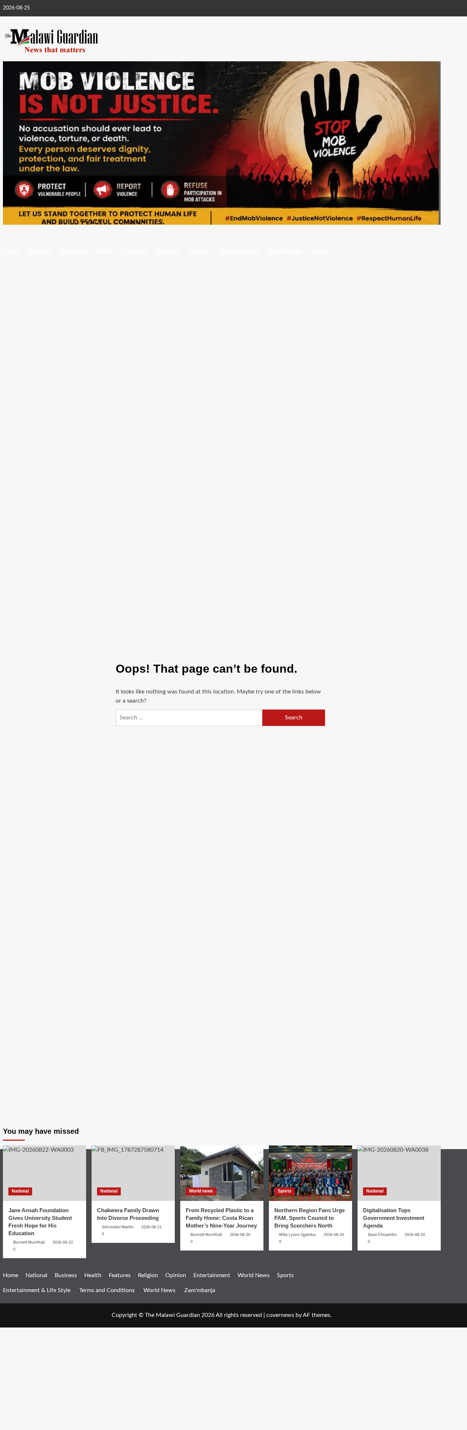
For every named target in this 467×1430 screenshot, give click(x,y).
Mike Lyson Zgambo (297, 1235)
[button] (436, 252)
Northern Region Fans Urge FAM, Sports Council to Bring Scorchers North (309, 1218)
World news (201, 1191)
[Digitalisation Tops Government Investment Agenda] (399, 1173)
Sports (319, 251)
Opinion (200, 251)
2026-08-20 (240, 1235)
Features (135, 251)
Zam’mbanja (199, 1290)
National (39, 251)
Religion (168, 251)
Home (11, 251)
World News (284, 251)
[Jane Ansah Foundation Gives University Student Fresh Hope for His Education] (44, 1173)
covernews (280, 1315)
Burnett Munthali (206, 1235)
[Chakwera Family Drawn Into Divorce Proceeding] (133, 1173)
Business (74, 251)
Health (105, 251)
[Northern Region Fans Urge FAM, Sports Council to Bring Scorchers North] (310, 1173)
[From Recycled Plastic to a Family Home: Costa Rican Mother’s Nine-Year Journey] (221, 1173)
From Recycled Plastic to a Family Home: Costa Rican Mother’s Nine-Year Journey (221, 1218)
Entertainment (239, 251)
